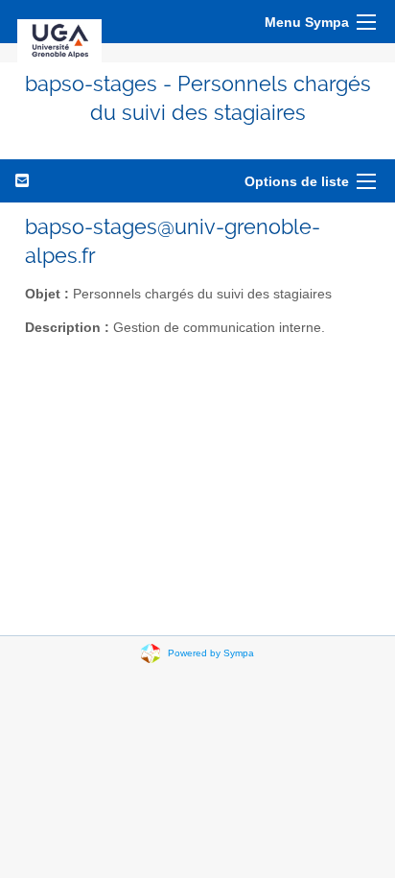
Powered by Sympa (211, 652)
